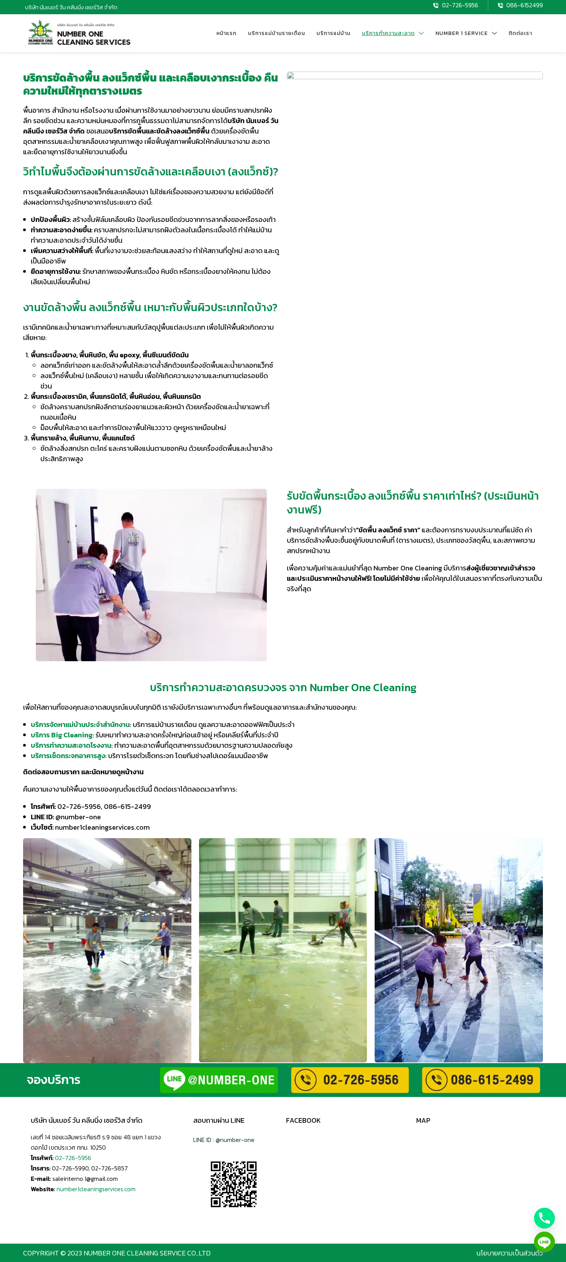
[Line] (544, 1242)
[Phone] (544, 1218)
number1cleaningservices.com (96, 1189)
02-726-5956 (73, 1157)
